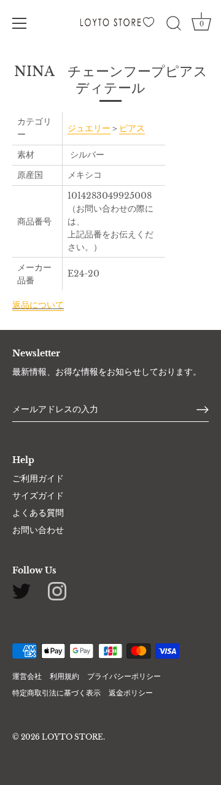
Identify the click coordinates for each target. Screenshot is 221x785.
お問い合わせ (38, 529)
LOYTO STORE (72, 736)
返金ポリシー (131, 692)
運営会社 (27, 676)
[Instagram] (57, 590)
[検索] (173, 25)
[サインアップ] (202, 410)
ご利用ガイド (38, 478)
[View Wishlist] (150, 25)
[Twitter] (21, 590)
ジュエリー (89, 128)
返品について (38, 304)
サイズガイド (38, 495)
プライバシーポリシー (124, 676)
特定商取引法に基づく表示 (56, 692)
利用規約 (64, 676)
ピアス (132, 128)
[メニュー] (19, 23)
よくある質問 (38, 512)
